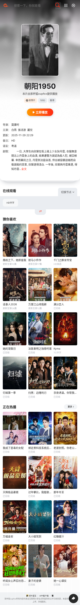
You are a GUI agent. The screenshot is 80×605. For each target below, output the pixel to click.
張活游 (22, 129)
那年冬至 (59, 492)
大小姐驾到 (34, 536)
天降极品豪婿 (10, 492)
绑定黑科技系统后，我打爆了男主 (40, 447)
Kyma (57, 348)
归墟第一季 (9, 392)
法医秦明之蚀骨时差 (40, 348)
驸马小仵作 (34, 260)
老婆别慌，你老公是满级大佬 (65, 447)
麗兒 (30, 129)
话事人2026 (10, 304)
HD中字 (10, 202)
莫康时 (15, 124)
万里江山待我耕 (37, 304)
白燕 (14, 129)
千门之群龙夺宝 (63, 260)
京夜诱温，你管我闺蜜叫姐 (65, 392)
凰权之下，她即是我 (14, 260)
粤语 (14, 145)
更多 (70, 406)
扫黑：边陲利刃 (37, 392)
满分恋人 (59, 304)
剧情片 (32, 100)
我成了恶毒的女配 (13, 447)
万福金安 (8, 536)
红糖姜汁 (59, 536)
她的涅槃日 (9, 348)
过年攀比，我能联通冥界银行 (40, 492)
